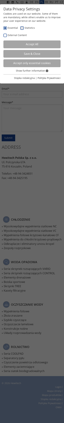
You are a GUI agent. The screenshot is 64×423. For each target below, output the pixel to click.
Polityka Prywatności (49, 78)
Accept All (32, 44)
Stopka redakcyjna (24, 78)
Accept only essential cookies (32, 63)
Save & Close (32, 54)
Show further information (31, 70)
